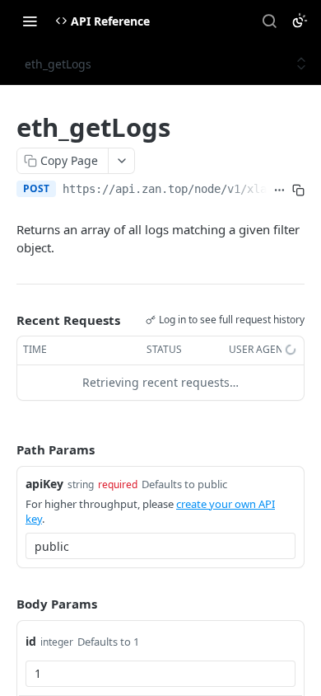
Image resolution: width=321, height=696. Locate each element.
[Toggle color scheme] (299, 20)
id (31, 641)
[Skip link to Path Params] (5, 449)
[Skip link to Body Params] (5, 604)
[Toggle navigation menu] (29, 20)
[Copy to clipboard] (298, 190)
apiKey (44, 483)
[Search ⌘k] (269, 20)
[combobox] (160, 546)
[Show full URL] (279, 190)
